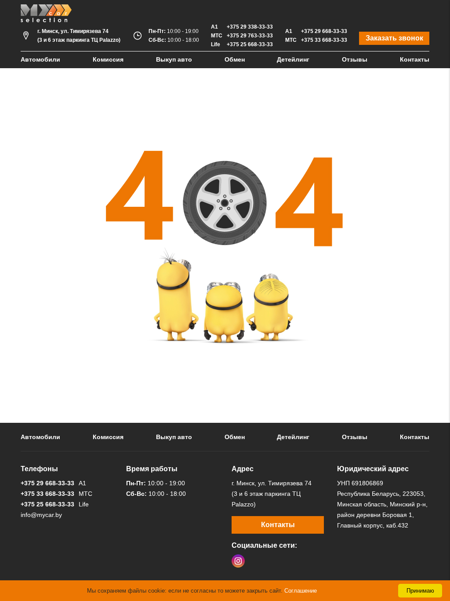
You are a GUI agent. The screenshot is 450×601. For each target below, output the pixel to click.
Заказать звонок (394, 38)
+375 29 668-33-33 (324, 31)
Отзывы (354, 59)
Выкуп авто (174, 59)
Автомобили (40, 59)
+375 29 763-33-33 (250, 36)
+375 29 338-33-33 (250, 27)
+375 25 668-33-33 (250, 44)
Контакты (414, 59)
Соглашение (300, 590)
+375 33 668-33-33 (324, 40)
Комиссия (108, 59)
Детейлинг (293, 59)
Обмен (235, 59)
